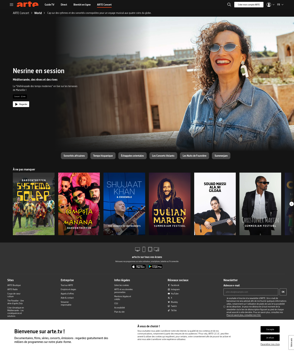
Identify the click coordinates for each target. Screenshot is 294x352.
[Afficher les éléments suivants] (291, 204)
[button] (229, 4)
